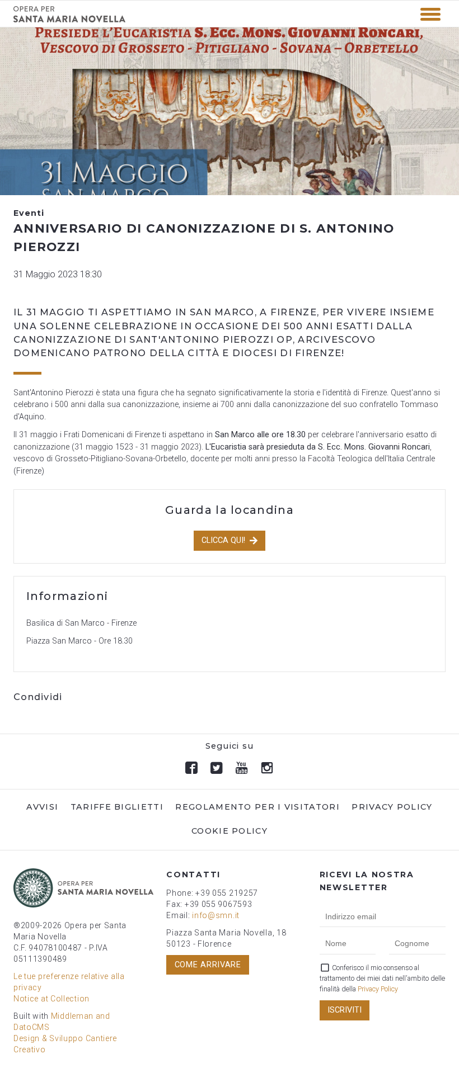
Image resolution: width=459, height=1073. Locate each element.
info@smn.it (216, 915)
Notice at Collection (51, 998)
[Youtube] (242, 768)
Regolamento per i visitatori (257, 807)
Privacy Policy (392, 807)
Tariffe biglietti (117, 807)
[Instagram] (267, 768)
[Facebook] (191, 768)
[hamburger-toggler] (430, 14)
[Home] (69, 20)
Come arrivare (208, 965)
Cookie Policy (229, 831)
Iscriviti (344, 1010)
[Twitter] (217, 768)
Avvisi (42, 807)
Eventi (28, 213)
